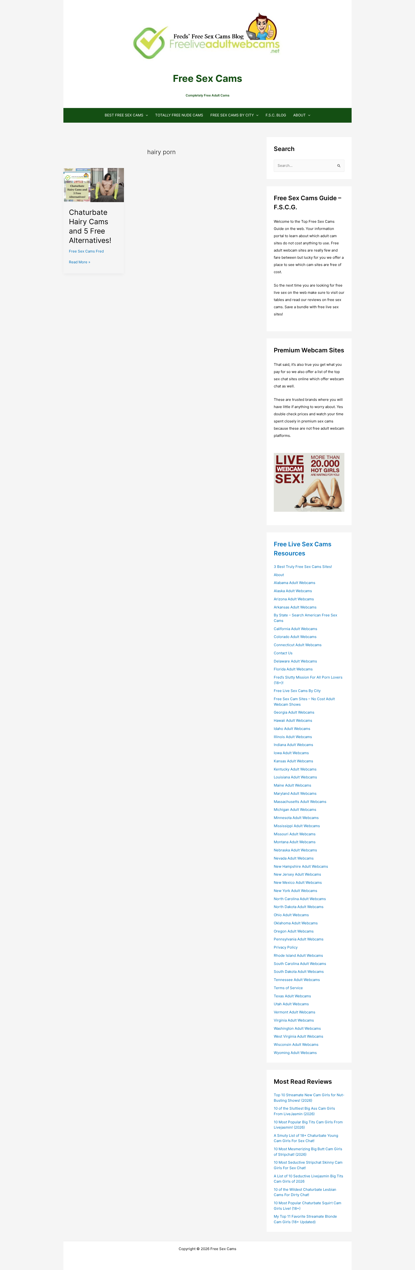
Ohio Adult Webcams (291, 915)
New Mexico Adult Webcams (298, 882)
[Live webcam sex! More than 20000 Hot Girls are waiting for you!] (309, 482)
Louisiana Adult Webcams (295, 777)
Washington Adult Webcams (297, 1028)
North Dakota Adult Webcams (298, 906)
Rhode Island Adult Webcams (298, 955)
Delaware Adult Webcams (295, 661)
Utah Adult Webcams (291, 1004)
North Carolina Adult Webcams (300, 899)
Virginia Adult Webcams (294, 1020)
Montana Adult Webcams (295, 842)
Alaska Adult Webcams (293, 591)
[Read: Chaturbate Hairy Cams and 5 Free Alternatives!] (93, 184)
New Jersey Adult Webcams (297, 874)
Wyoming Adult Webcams (295, 1052)
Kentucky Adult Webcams (295, 769)
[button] (145, 115)
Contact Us (283, 653)
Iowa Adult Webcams (291, 753)
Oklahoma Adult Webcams (296, 923)
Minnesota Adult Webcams (296, 817)
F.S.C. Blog (276, 115)
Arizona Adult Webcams (294, 599)
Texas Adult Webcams (292, 996)
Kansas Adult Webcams (293, 761)
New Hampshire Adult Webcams (301, 866)
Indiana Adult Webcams (293, 744)
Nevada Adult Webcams (294, 858)
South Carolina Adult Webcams (300, 963)
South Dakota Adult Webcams (299, 971)
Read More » (79, 262)
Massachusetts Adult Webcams (300, 801)
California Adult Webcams (295, 628)
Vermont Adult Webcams (294, 1012)
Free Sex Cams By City (232, 115)
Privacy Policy (286, 947)
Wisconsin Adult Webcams (296, 1044)
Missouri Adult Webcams (295, 834)
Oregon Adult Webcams (294, 931)
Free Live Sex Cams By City (297, 690)
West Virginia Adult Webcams (298, 1036)
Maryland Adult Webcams (295, 793)
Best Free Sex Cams (124, 115)
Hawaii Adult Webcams (293, 720)
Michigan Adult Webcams (295, 809)
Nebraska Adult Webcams (295, 850)
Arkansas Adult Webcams (295, 607)
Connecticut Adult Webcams (298, 645)
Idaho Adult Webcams (292, 728)
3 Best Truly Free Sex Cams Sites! (303, 566)
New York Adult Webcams (295, 890)
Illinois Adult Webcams (293, 736)
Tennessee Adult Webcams (297, 979)
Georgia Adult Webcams (294, 712)
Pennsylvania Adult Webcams (298, 939)
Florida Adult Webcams (293, 669)
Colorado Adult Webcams (295, 636)
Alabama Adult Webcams (294, 582)
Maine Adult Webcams (292, 785)
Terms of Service (288, 988)
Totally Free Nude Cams (179, 115)
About (299, 115)
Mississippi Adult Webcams (297, 826)
